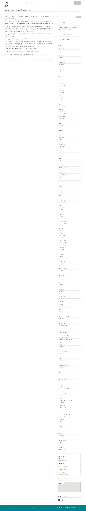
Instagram (61, 353)
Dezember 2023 (62, 111)
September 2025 (62, 69)
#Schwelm (24, 51)
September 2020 (62, 202)
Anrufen (78, 3)
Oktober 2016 (62, 296)
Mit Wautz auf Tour (63, 32)
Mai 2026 (61, 55)
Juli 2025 (61, 71)
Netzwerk (61, 386)
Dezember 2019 (62, 221)
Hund (60, 349)
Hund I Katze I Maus (63, 351)
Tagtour (60, 426)
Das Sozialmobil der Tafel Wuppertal (66, 25)
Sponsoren (61, 424)
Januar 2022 (61, 165)
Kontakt (45, 3)
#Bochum (15, 51)
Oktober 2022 (62, 144)
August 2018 (61, 249)
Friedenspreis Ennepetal (64, 337)
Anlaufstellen (70, 3)
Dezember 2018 (62, 240)
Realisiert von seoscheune (10, 509)
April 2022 (61, 158)
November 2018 (62, 242)
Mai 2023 (61, 127)
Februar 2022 (62, 163)
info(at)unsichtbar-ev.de (63, 474)
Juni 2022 (61, 153)
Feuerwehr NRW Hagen (64, 335)
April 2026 (61, 57)
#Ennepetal (29, 51)
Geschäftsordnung (36, 507)
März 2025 (61, 78)
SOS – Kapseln (62, 416)
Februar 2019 (62, 235)
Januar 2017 (61, 291)
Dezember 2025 (62, 67)
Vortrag (60, 442)
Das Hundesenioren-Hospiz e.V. (65, 29)
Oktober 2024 (62, 88)
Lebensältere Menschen (64, 365)
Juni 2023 (61, 125)
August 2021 (61, 177)
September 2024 (62, 90)
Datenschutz (13, 507)
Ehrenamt (61, 328)
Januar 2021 (61, 193)
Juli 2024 (61, 95)
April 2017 (61, 284)
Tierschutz (61, 428)
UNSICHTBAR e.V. (62, 438)
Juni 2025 (61, 74)
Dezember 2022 (62, 139)
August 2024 (61, 92)
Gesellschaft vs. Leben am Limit (65, 339)
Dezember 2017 (62, 266)
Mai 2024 (61, 99)
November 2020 (62, 198)
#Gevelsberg (35, 51)
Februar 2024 (62, 106)
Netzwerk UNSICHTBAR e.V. (65, 388)
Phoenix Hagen (62, 395)
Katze (60, 358)
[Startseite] (6, 3)
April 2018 (61, 256)
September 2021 (62, 174)
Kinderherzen (62, 360)
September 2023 (62, 118)
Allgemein (61, 309)
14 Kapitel (61, 304)
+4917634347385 (66, 472)
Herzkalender (62, 344)
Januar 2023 (61, 137)
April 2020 (61, 214)
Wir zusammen (62, 445)
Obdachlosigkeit (20, 54)
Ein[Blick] (61, 330)
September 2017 (62, 273)
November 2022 (62, 142)
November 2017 (62, 268)
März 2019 (61, 233)
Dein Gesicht (61, 318)
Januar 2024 (61, 109)
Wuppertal (61, 447)
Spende (60, 421)
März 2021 (61, 188)
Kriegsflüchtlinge (62, 363)
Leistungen (34, 3)
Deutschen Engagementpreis (65, 321)
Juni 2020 (61, 209)
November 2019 (62, 223)
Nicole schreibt (62, 391)
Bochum (60, 314)
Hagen (60, 342)
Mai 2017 (61, 282)
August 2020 (61, 205)
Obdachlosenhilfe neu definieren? (66, 34)
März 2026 (61, 60)
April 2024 (61, 102)
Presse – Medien (62, 405)
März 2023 (61, 132)
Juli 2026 (61, 50)
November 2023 (62, 113)
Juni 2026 (61, 53)
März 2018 (61, 259)
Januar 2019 (61, 237)
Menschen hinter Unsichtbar (65, 379)
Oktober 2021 (62, 172)
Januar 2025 (61, 81)
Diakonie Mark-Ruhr (63, 325)
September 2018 (62, 247)
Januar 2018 (61, 263)
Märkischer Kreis (62, 367)
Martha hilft (61, 370)
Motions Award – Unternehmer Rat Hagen (68, 384)
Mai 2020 (61, 212)
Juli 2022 (61, 151)
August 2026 (61, 48)
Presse (50, 3)
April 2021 (61, 186)
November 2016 (62, 294)
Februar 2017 (62, 289)
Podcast (60, 398)
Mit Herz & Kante (62, 381)
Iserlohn (60, 356)
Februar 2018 (62, 261)
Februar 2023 (62, 134)
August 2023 (61, 120)
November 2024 (62, 85)
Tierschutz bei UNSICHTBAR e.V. (65, 431)
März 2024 (61, 104)
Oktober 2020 (62, 200)
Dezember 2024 (62, 83)
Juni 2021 (61, 181)
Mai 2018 (61, 254)
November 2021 (62, 170)
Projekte (57, 3)
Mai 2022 (61, 156)
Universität (61, 433)
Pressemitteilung (62, 407)
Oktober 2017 (62, 270)
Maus (60, 372)
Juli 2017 (61, 277)
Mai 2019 (61, 228)
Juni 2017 (61, 280)
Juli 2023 (61, 123)
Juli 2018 (61, 251)
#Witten (19, 51)
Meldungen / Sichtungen (64, 377)
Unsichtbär (61, 435)
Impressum (7, 507)
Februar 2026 (62, 62)
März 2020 (61, 216)
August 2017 (61, 275)
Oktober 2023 (62, 116)
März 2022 (61, 160)
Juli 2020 (61, 207)
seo (60, 412)
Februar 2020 (62, 219)
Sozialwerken (61, 419)
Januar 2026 (61, 64)
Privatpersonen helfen (63, 409)
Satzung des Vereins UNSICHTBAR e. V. (25, 507)
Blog (41, 3)
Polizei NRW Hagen (63, 402)
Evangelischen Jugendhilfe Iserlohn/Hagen (67, 27)
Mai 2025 (61, 76)
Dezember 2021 (62, 167)
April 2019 (61, 230)
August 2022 (61, 149)
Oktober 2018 (62, 244)
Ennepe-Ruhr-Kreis (63, 332)
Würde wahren (62, 449)
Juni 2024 (61, 97)
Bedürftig (61, 311)
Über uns (28, 3)
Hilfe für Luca (61, 346)
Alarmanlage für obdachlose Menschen (67, 307)
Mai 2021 (61, 184)
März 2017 (61, 287)
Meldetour (61, 374)
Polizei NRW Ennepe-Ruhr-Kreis (65, 400)
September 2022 (62, 146)
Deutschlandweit (62, 323)
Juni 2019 (61, 226)
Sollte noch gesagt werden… (65, 414)
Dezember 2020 (62, 195)
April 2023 (61, 130)
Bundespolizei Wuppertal (64, 316)
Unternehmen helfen (63, 440)
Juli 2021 (61, 179)
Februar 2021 (62, 191)
